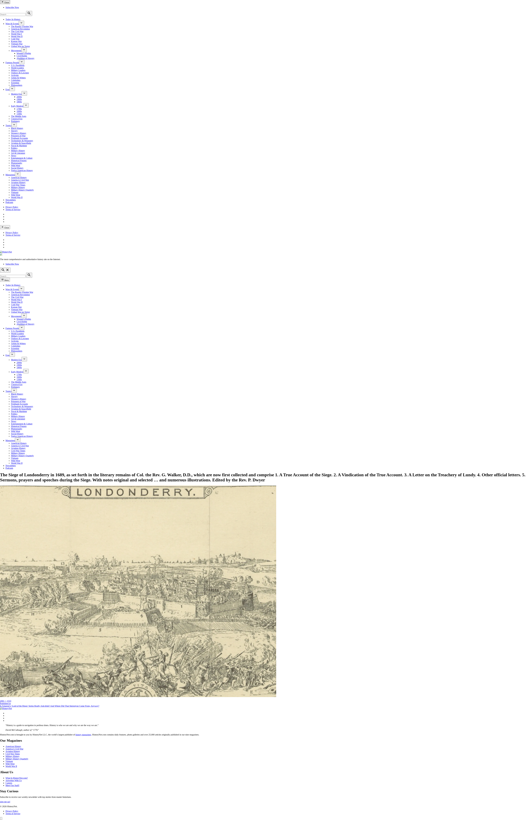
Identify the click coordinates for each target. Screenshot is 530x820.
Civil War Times (18, 185)
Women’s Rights (24, 53)
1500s (19, 114)
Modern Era (16, 94)
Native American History (22, 170)
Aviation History (18, 182)
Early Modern (17, 106)
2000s (19, 97)
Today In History (13, 19)
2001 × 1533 (5, 701)
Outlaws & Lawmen (20, 73)
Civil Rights (22, 56)
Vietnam (14, 192)
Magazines (10, 175)
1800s (19, 102)
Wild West (15, 165)
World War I (16, 34)
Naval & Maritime (19, 145)
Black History (17, 128)
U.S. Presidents (17, 65)
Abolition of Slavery (25, 58)
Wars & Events (12, 23)
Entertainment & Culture (21, 158)
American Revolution (20, 29)
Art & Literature (18, 153)
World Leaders (17, 68)
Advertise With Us (14, 780)
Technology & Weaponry (22, 140)
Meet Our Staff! (12, 785)
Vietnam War (16, 44)
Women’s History (18, 133)
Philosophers (16, 85)
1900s (19, 99)
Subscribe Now (12, 7)
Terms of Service (13, 209)
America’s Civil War (20, 180)
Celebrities (15, 80)
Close (6, 3)
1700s (19, 109)
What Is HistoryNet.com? (17, 778)
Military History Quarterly (22, 190)
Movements (16, 50)
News (13, 155)
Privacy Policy (12, 207)
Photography (16, 163)
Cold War (15, 39)
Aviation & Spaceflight (21, 143)
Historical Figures (18, 160)
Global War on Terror (20, 46)
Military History (18, 150)
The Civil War (17, 31)
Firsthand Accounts (19, 138)
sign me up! (5, 802)
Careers (9, 783)
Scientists (15, 83)
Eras (7, 89)
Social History (17, 168)
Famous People (12, 62)
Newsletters (11, 200)
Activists (15, 75)
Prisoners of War (18, 136)
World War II (16, 36)
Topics (8, 125)
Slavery (14, 131)
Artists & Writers (18, 78)
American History (19, 177)
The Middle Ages (18, 116)
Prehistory (15, 121)
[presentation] (21, 23)
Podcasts (9, 202)
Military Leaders (18, 70)
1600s (19, 111)
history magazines (83, 734)
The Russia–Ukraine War (22, 26)
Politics (14, 148)
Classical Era (16, 119)
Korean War (16, 41)
